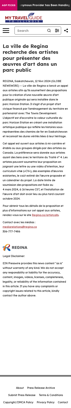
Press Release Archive (41, 387)
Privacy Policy (45, 402)
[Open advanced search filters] (57, 30)
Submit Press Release (22, 395)
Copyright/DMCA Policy (18, 402)
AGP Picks (8, 5)
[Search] (49, 30)
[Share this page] (66, 30)
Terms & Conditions (51, 395)
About (20, 387)
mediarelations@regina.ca (20, 226)
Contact (63, 402)
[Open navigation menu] (6, 30)
